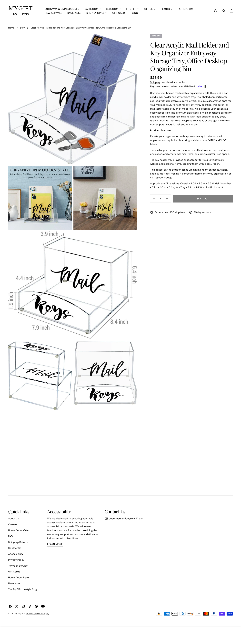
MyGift (21, 613)
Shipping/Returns (18, 542)
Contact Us (14, 548)
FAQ (10, 536)
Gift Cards (14, 571)
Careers (13, 524)
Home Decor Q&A (18, 530)
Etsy (22, 27)
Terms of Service (18, 565)
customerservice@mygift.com (126, 518)
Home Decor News (19, 577)
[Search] (215, 11)
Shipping (155, 82)
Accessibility (15, 554)
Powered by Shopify (37, 613)
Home (11, 27)
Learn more (55, 544)
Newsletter (14, 583)
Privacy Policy (16, 559)
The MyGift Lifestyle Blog (22, 589)
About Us (13, 518)
